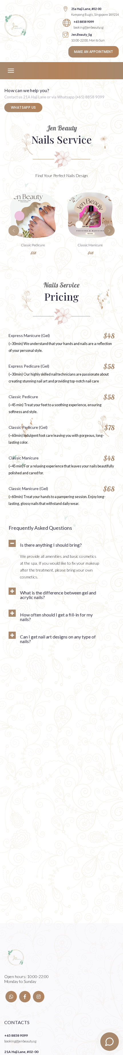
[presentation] (13, 230)
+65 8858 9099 (84, 21)
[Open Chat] (109, 1041)
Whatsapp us (23, 107)
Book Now (33, 220)
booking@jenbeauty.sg (89, 27)
